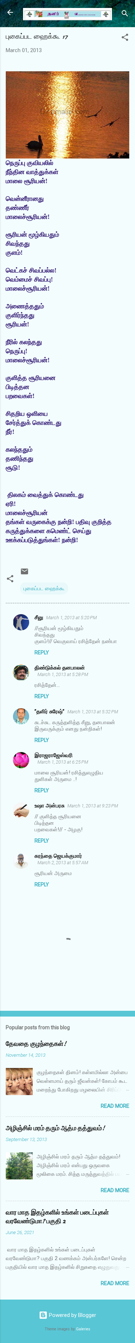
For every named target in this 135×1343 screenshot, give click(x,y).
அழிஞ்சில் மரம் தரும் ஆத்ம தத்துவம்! (55, 1128)
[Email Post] (24, 574)
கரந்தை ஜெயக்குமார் (58, 856)
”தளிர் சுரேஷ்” (49, 711)
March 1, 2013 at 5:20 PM (71, 617)
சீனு (39, 617)
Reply (42, 652)
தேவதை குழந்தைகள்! (36, 1043)
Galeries (83, 1329)
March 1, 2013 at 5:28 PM (62, 674)
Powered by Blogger (72, 1315)
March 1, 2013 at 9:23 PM (92, 805)
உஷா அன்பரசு (49, 805)
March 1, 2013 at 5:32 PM (92, 711)
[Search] (125, 15)
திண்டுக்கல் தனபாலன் (60, 667)
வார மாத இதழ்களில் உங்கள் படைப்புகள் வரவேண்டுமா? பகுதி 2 (57, 1217)
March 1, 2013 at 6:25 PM (62, 762)
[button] (125, 38)
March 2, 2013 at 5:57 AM (62, 862)
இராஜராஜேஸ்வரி (54, 755)
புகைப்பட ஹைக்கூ (44, 588)
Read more (115, 1106)
